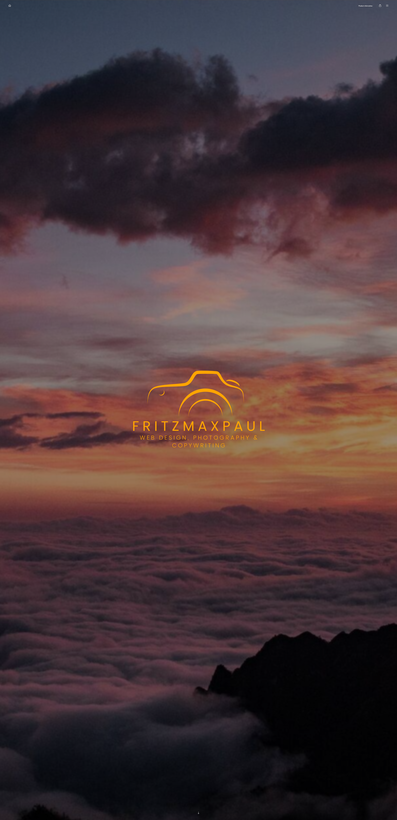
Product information (365, 6)
